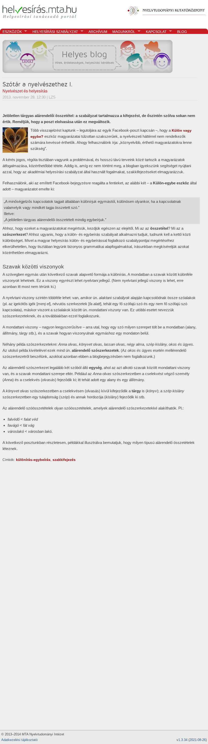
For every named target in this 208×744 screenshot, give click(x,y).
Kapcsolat (155, 32)
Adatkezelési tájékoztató (19, 740)
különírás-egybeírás (33, 460)
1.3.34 (182, 740)
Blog (182, 32)
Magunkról (122, 32)
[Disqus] (100, 526)
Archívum (98, 32)
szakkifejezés (64, 460)
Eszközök (11, 32)
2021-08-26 (197, 740)
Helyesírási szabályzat (54, 32)
